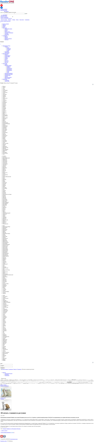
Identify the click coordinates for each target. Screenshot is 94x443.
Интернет (9, 382)
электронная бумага (69, 383)
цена (55, 383)
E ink (33, 379)
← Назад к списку (4, 430)
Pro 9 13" (6, 62)
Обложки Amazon (8, 65)
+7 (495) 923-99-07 (3, 9)
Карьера (6, 37)
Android (13, 379)
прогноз (89, 382)
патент (62, 382)
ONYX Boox (7, 52)
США (37, 383)
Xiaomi (44, 380)
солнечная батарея (33, 383)
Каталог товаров (4, 19)
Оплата (6, 29)
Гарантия (6, 33)
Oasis (8, 72)
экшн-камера (65, 383)
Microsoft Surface (6, 53)
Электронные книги (6, 45)
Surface (6, 64)
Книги (17, 19)
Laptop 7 (6, 57)
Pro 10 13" (7, 61)
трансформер (39, 383)
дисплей (3, 382)
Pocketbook (7, 51)
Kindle (8, 47)
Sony (21, 380)
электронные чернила (81, 383)
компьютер (21, 382)
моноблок (42, 382)
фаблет (46, 383)
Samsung (13, 380)
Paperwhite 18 (9, 68)
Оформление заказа (8, 28)
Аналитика (54, 380)
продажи (91, 382)
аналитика (51, 380)
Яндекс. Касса (7, 31)
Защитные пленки (8, 77)
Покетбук (84, 382)
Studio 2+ (6, 54)
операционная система (57, 382)
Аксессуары (5, 63)
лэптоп (26, 382)
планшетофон (76, 382)
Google (47, 379)
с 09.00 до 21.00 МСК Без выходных (6, 18)
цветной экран (52, 383)
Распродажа (5, 79)
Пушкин (6, 383)
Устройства (7, 80)
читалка (59, 383)
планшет (69, 382)
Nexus (87, 379)
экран (63, 383)
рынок (16, 383)
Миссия (6, 36)
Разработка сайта (3, 441)
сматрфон (30, 383)
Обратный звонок (3, 10)
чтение (61, 383)
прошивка (4, 383)
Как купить (22, 19)
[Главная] (3, 369)
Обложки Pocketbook (9, 73)
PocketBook (9, 380)
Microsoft (74, 379)
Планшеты (19, 369)
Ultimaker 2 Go (9, 428)
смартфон (24, 383)
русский (14, 383)
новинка (45, 382)
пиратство (65, 382)
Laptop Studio (7, 56)
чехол (58, 383)
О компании (27, 19)
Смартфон (27, 383)
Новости (9, 19)
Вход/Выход (6, 11)
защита (6, 382)
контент (24, 382)
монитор (40, 382)
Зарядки (6, 76)
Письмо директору (8, 38)
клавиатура (19, 382)
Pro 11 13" (6, 60)
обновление (50, 382)
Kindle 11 (8, 67)
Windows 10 (37, 380)
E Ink (31, 379)
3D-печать (19, 428)
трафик (42, 383)
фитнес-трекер (49, 383)
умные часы (44, 383)
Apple (16, 379)
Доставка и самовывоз (9, 32)
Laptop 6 (6, 58)
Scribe (8, 50)
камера (12, 382)
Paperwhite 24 (9, 70)
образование (53, 382)
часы (56, 383)
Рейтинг (8, 383)
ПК (66, 382)
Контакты (8, 21)
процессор (1, 383)
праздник (86, 382)
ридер (10, 383)
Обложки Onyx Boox (9, 74)
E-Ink (41, 379)
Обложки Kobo (7, 75)
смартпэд (22, 383)
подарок (79, 382)
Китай (17, 382)
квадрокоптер (14, 382)
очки (61, 382)
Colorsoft (8, 49)
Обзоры (13, 19)
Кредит (6, 30)
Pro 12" (6, 59)
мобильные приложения (30, 382)
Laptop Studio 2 (7, 55)
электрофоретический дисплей (87, 383)
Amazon (6, 46)
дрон (4, 382)
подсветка (82, 382)
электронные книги (75, 383)
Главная (6, 369)
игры (7, 382)
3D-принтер (14, 428)
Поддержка (7, 34)
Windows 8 (41, 380)
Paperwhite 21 (9, 69)
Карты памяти (7, 78)
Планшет (73, 382)
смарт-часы (19, 383)
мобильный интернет (36, 382)
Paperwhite (9, 48)
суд (35, 383)
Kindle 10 (8, 66)
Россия (12, 383)
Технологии (7, 375)
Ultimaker (4, 428)
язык (91, 383)
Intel (53, 379)
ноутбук (47, 382)
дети (0, 382)
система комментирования (7, 432)
